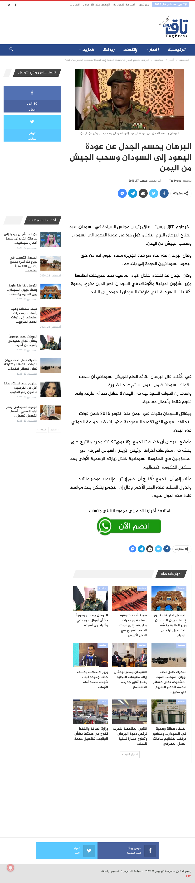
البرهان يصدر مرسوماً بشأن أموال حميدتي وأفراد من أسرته (22, 341)
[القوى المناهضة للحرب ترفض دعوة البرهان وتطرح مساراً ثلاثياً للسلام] (129, 711)
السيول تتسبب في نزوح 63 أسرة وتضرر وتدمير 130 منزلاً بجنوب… (23, 264)
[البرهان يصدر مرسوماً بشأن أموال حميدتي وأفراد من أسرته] (90, 598)
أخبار (154, 50)
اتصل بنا (74, 4)
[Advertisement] (71, 26)
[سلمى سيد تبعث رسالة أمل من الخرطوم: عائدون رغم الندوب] (50, 389)
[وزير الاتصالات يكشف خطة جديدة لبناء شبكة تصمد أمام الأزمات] (90, 655)
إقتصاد (130, 50)
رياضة (108, 50)
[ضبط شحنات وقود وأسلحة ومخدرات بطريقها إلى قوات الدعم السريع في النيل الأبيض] (129, 598)
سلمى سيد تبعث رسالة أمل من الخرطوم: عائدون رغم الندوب (20, 388)
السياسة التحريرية (124, 4)
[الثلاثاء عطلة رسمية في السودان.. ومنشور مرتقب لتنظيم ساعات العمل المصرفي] (168, 711)
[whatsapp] (129, 521)
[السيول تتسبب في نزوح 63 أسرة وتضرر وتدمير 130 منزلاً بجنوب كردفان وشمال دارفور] (50, 263)
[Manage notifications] (10, 868)
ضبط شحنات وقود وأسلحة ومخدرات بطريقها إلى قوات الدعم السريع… (24, 315)
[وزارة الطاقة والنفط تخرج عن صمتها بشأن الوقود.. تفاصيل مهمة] (90, 711)
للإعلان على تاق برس (96, 4)
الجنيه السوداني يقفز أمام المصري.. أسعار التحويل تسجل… (21, 411)
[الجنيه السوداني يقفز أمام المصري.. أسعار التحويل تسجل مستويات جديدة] (50, 412)
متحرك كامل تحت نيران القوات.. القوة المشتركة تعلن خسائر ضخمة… (20, 364)
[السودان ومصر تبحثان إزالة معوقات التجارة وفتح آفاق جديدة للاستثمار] (129, 655)
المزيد (88, 50)
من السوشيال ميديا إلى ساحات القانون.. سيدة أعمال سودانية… (20, 239)
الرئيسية (176, 50)
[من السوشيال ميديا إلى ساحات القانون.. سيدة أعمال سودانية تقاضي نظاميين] (50, 240)
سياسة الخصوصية (131, 871)
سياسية (181, 588)
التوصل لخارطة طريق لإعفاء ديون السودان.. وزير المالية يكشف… (22, 290)
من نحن (144, 4)
